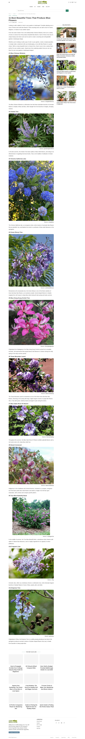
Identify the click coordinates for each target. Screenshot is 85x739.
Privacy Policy (74, 737)
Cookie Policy (63, 737)
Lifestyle (39, 719)
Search (67, 11)
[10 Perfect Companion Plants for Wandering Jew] (16, 698)
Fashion (38, 6)
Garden (31, 6)
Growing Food (14, 15)
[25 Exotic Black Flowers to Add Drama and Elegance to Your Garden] (66, 65)
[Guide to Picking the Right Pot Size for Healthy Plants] (31, 698)
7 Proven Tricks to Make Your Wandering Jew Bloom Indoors (46, 687)
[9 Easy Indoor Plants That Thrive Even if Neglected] (66, 96)
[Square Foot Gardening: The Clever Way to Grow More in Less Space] (16, 679)
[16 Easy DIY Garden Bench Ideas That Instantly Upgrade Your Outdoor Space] (66, 32)
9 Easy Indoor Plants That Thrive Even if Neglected (66, 103)
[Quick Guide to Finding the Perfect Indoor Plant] (46, 698)
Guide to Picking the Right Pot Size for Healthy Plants (31, 706)
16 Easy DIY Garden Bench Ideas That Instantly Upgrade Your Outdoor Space (66, 39)
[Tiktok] (75, 2)
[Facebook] (68, 2)
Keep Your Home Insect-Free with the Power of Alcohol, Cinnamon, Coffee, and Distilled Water (66, 56)
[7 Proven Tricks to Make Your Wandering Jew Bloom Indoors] (46, 679)
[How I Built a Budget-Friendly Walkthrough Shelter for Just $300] (46, 659)
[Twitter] (70, 2)
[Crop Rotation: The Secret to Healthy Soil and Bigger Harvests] (31, 679)
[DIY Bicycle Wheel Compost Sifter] (31, 659)
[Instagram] (72, 2)
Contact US (57, 737)
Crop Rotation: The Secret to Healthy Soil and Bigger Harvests (31, 687)
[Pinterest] (74, 2)
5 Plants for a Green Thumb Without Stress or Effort (65, 87)
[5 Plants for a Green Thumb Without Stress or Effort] (66, 81)
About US (51, 737)
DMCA (69, 737)
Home (43, 6)
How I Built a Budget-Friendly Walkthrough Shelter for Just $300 (46, 668)
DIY (35, 6)
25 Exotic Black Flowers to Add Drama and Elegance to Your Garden (66, 72)
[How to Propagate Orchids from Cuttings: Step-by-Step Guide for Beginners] (16, 659)
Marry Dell (14, 22)
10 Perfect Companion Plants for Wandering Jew (15, 706)
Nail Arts (48, 6)
